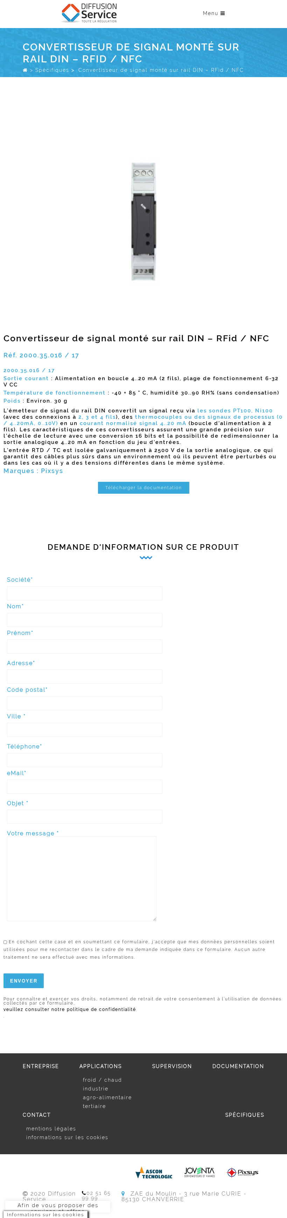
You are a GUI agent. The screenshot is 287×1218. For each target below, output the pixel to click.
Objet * (18, 804)
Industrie (95, 1089)
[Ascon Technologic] (153, 1172)
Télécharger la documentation (143, 487)
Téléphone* (24, 747)
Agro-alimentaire (107, 1097)
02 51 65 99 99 (96, 1196)
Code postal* (27, 690)
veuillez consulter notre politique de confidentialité (70, 1009)
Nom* (15, 607)
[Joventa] (199, 1172)
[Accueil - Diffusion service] (25, 70)
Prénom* (20, 633)
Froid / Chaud (102, 1080)
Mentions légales (51, 1128)
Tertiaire (94, 1106)
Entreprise (41, 1066)
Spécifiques (52, 70)
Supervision (172, 1066)
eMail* (17, 773)
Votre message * (33, 834)
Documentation (238, 1066)
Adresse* (21, 663)
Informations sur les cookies (67, 1137)
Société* (20, 580)
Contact (37, 1115)
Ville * (16, 717)
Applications (100, 1066)
